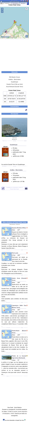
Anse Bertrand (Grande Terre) (14, 86)
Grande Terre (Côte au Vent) (15, 84)
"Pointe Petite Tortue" (14, 188)
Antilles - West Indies (15, 79)
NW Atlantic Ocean (14, 77)
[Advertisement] (14, 54)
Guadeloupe (14, 82)
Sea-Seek (14, 0)
